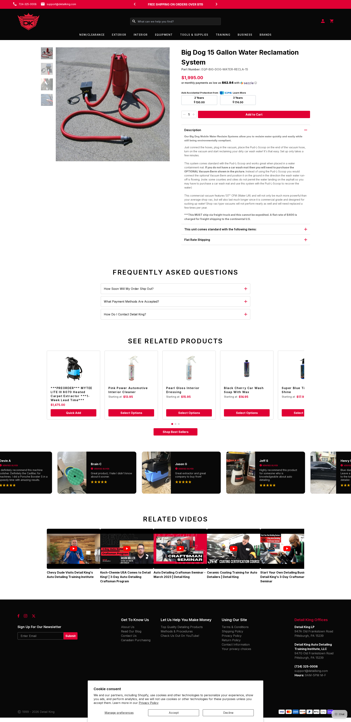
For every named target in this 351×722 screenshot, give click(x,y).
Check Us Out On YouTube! (180, 636)
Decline (228, 713)
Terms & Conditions (235, 627)
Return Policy (231, 640)
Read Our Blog (131, 631)
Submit (70, 636)
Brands (265, 34)
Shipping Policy (232, 631)
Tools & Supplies (194, 34)
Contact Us (129, 636)
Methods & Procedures (177, 631)
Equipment (164, 34)
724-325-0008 (28, 4)
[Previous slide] (134, 4)
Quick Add (73, 413)
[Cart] (331, 21)
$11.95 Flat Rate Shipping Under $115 (175, 4)
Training (223, 34)
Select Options (131, 413)
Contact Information (236, 644)
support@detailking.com (61, 4)
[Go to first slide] (216, 4)
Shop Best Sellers (175, 432)
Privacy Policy (148, 703)
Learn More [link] (239, 92)
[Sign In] (323, 21)
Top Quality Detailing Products (182, 627)
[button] (47, 53)
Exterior (119, 34)
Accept (174, 713)
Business (245, 34)
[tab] (172, 424)
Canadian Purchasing (135, 640)
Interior (141, 34)
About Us (127, 627)
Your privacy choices (236, 649)
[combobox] (175, 21)
